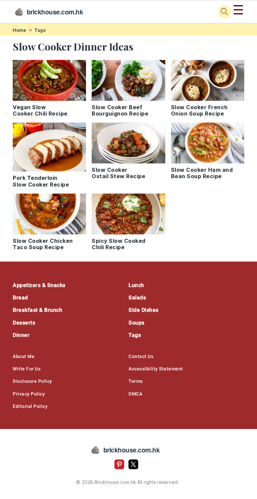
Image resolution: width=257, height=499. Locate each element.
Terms (135, 381)
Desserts (24, 322)
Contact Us (140, 356)
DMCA (135, 394)
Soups (136, 322)
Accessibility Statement (155, 368)
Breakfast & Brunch (37, 310)
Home (19, 30)
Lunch (136, 285)
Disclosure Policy (32, 381)
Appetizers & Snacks (39, 285)
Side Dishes (143, 310)
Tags (40, 30)
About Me (23, 356)
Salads (137, 297)
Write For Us (26, 368)
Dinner (21, 335)
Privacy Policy (29, 394)
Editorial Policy (30, 406)
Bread (20, 297)
